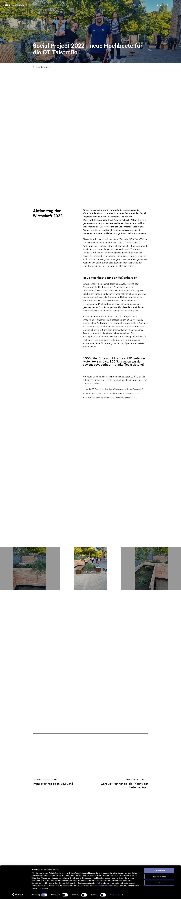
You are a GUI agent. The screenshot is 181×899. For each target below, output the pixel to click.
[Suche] (166, 5)
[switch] (65, 894)
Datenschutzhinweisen (104, 885)
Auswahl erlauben (159, 877)
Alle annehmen (159, 870)
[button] (4, 568)
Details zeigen (115, 895)
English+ (157, 5)
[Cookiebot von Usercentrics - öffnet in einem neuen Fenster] (18, 894)
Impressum (43, 888)
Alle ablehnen (159, 883)
